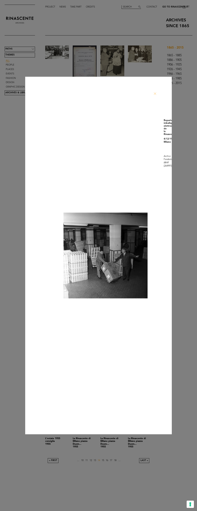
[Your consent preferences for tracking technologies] (190, 504)
